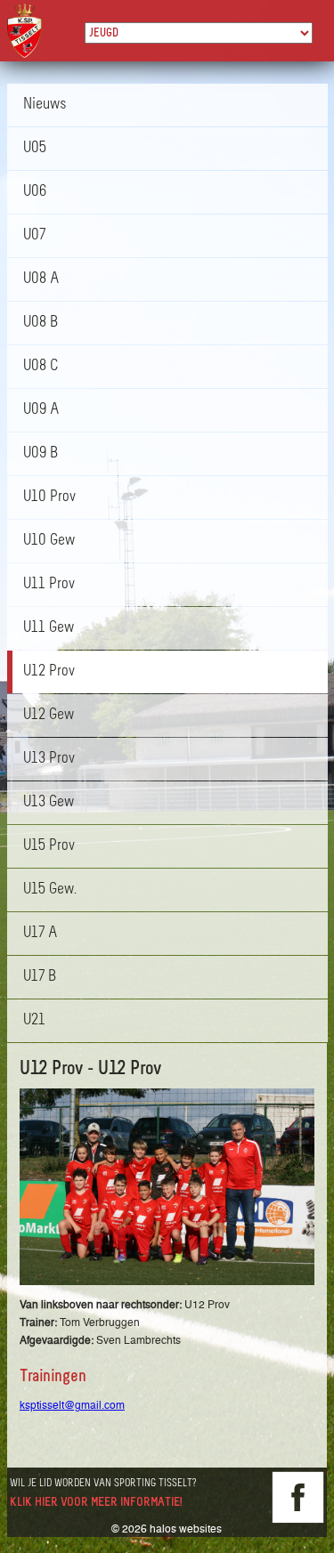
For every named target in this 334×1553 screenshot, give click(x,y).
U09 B (40, 454)
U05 (34, 149)
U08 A (41, 279)
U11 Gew (48, 628)
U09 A (41, 410)
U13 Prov (49, 759)
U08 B (40, 323)
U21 (34, 1021)
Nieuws (44, 105)
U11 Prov (49, 585)
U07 (34, 236)
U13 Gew (48, 803)
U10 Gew (49, 541)
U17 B (39, 977)
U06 (34, 192)
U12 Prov (49, 672)
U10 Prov (49, 497)
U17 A (40, 934)
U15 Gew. (50, 890)
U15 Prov (49, 846)
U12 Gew (48, 716)
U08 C (40, 367)
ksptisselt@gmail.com (72, 1405)
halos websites (186, 1529)
